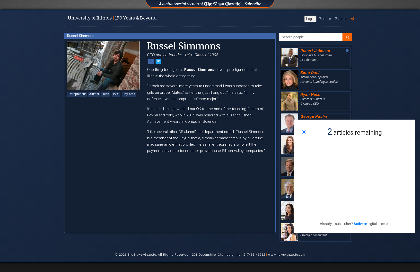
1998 (116, 94)
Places (341, 19)
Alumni (94, 94)
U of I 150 (112, 18)
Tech (105, 94)
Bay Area (129, 94)
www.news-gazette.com (286, 254)
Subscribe (253, 4)
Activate (360, 224)
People (325, 19)
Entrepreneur (77, 94)
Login (310, 19)
